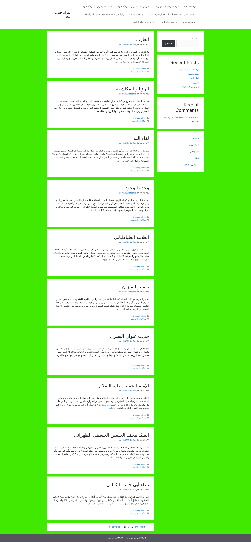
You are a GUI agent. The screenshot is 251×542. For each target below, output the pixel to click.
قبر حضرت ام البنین (169, 22)
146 (136, 527)
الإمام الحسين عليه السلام (124, 385)
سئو (197, 158)
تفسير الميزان (135, 286)
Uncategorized (139, 69)
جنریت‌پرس (109, 538)
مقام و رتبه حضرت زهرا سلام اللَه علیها (134, 6)
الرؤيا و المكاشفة (132, 88)
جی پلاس (194, 151)
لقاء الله (141, 138)
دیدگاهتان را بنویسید (138, 71)
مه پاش (195, 138)
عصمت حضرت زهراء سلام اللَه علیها (98, 6)
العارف (142, 39)
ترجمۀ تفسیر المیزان (189, 69)
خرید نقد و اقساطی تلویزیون (167, 6)
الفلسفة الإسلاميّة (190, 87)
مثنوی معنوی (193, 74)
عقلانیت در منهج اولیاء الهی (144, 22)
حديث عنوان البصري (129, 336)
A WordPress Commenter (185, 117)
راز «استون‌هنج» (189, 22)
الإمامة (196, 82)
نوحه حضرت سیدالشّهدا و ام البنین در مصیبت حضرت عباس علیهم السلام (114, 14)
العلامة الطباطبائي (131, 237)
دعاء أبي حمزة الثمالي (128, 484)
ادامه (117, 61)
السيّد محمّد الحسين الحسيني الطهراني (111, 435)
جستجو (195, 38)
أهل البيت (194, 78)
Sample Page (190, 6)
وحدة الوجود (137, 187)
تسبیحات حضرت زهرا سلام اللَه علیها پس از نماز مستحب (172, 14)
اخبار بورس (193, 144)
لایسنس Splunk (191, 164)
